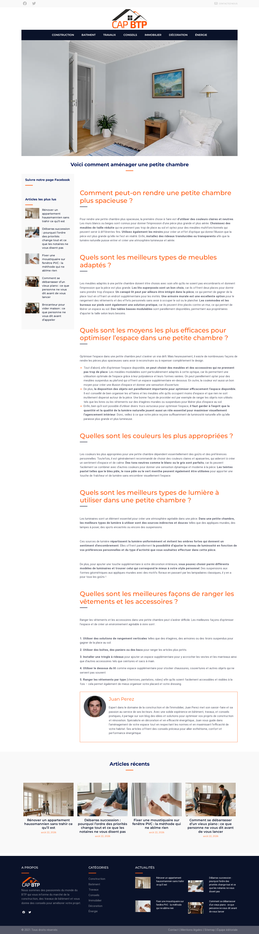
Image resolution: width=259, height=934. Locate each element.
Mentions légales (191, 930)
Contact (173, 930)
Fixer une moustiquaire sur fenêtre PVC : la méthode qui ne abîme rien (53, 263)
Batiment (89, 35)
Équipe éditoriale (227, 930)
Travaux (109, 35)
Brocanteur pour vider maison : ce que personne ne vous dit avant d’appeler (54, 312)
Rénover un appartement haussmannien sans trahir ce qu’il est (48, 824)
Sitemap (209, 930)
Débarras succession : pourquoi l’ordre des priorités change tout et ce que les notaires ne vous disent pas (102, 826)
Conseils (130, 35)
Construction (63, 35)
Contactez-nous (228, 3)
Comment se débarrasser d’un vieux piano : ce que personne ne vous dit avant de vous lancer (211, 826)
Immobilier (153, 35)
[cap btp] (129, 18)
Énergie (201, 35)
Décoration (178, 35)
